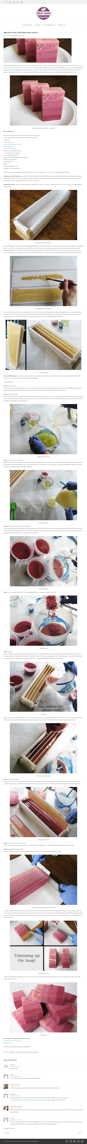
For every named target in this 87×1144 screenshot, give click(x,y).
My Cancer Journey (27, 25)
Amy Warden (15, 36)
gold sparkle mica (12, 148)
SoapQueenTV (50, 172)
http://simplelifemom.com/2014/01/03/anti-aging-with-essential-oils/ (27, 1100)
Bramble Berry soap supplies (25, 1052)
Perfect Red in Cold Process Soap (12, 1040)
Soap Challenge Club (49, 25)
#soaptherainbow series (24, 65)
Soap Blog (38, 25)
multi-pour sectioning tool (26, 67)
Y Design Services (34, 1141)
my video (63, 184)
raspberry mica (11, 146)
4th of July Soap (8, 1043)
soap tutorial (35, 1052)
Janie (11, 1064)
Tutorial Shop (61, 25)
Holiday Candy (39, 70)
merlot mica (11, 142)
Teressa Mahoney (11, 248)
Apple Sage (8, 70)
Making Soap (12, 1052)
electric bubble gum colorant (14, 144)
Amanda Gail (13, 1084)
